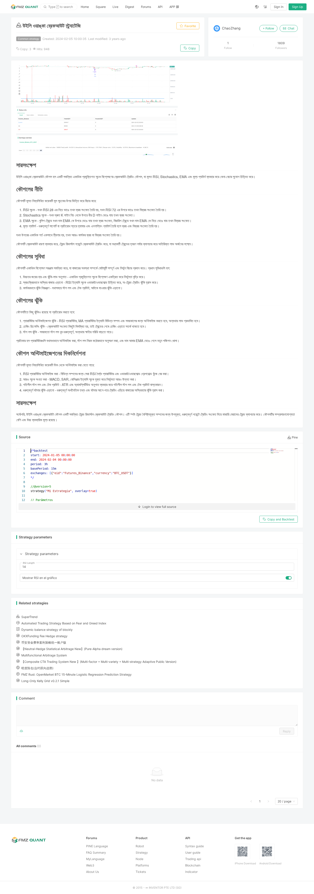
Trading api (193, 859)
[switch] (289, 578)
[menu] (164, 7)
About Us (92, 872)
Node (139, 859)
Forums (146, 7)
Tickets (141, 872)
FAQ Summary (96, 852)
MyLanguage (95, 859)
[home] (24, 7)
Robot (140, 846)
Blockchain (192, 865)
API (160, 7)
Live (115, 7)
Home (85, 7)
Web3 (90, 865)
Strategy (142, 852)
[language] (256, 6)
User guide (192, 852)
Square (101, 7)
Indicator (191, 872)
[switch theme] (265, 6)
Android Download (270, 863)
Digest (129, 7)
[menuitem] (84, 7)
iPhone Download (245, 863)
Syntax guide (194, 846)
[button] (21, 554)
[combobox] (284, 801)
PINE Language (97, 846)
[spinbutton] (157, 566)
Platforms (142, 865)
